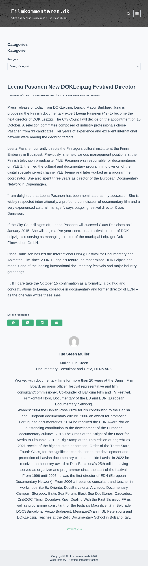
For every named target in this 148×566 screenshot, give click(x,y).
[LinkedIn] (42, 323)
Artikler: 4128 (74, 529)
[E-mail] (56, 323)
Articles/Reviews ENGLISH (74, 95)
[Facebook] (13, 323)
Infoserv (61, 559)
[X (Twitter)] (28, 323)
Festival (96, 95)
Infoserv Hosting (88, 559)
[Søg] (128, 13)
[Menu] (137, 13)
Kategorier (13, 59)
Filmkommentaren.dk (40, 11)
